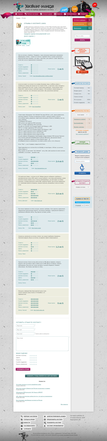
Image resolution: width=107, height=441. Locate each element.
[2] (31, 358)
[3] (33, 358)
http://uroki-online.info (39, 310)
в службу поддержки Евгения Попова (68, 435)
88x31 (23, 45)
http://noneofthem (36, 106)
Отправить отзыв (23, 369)
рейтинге (82, 20)
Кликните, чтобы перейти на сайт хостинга (42, 376)
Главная (18, 18)
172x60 (28, 45)
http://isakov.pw (38, 200)
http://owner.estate (36, 228)
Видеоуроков (77, 28)
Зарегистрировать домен (56, 416)
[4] (34, 358)
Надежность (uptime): (80, 119)
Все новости (64, 404)
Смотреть (83, 72)
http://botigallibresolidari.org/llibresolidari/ (43, 76)
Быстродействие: (78, 123)
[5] (36, 358)
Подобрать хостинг (54, 422)
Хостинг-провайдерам (55, 425)
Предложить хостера (54, 419)
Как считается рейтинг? (82, 134)
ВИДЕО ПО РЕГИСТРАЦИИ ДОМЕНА (82, 51)
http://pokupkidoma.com (41, 168)
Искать (82, 40)
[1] (30, 358)
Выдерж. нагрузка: (79, 127)
